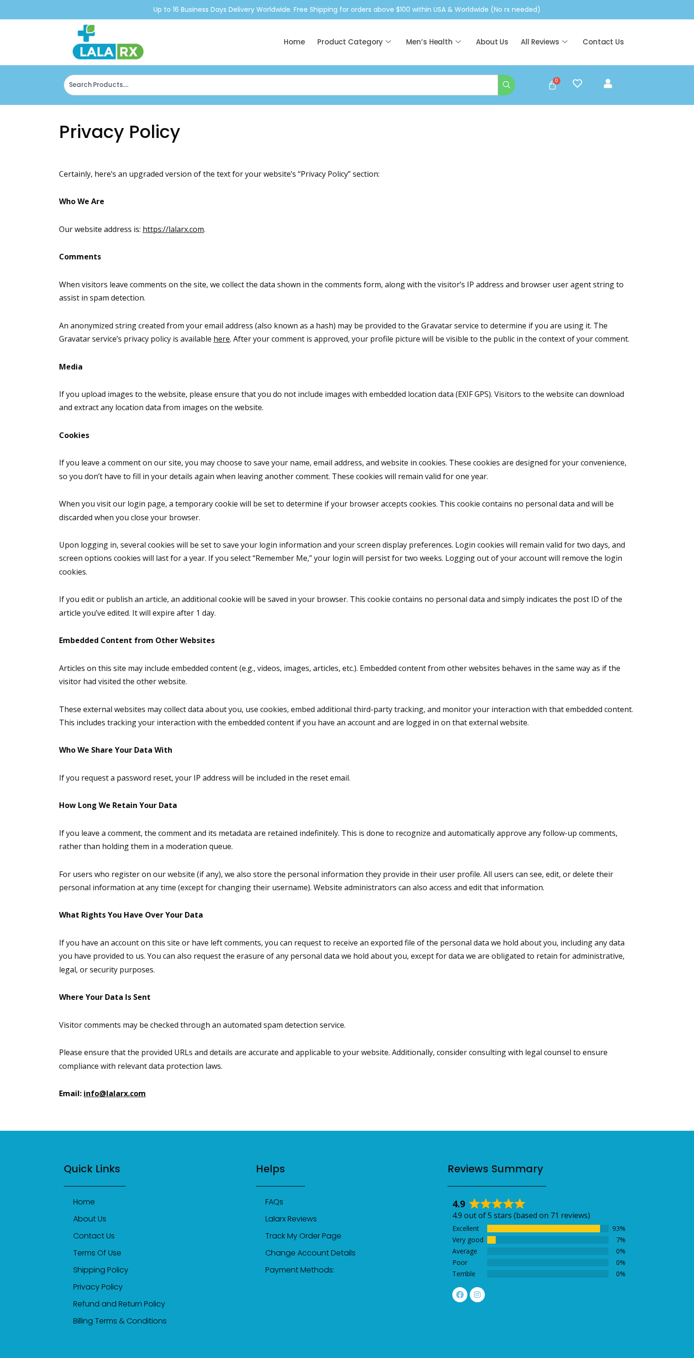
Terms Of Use (97, 1252)
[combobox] (281, 85)
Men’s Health (429, 42)
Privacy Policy (98, 1286)
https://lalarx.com (173, 229)
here (221, 339)
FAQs (274, 1201)
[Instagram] (477, 1294)
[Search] (506, 85)
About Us (492, 42)
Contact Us (603, 42)
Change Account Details (310, 1252)
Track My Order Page (303, 1235)
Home (294, 42)
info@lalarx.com (115, 1093)
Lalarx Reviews (291, 1218)
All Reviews (540, 42)
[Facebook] (459, 1294)
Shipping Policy (100, 1269)
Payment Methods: (299, 1269)
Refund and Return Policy (119, 1303)
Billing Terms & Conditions (120, 1320)
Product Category (350, 42)
